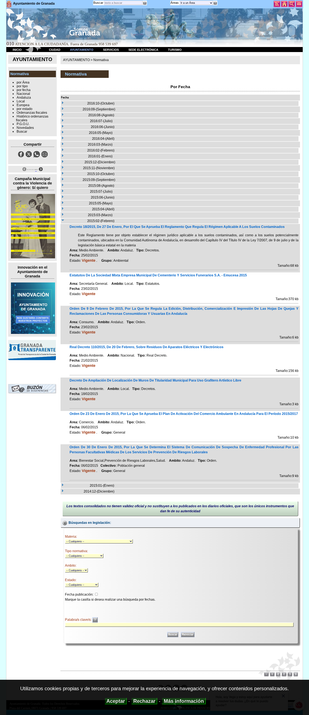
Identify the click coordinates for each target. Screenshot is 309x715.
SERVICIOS (111, 49)
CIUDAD (54, 49)
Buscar (98, 2)
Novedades (25, 127)
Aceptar (115, 701)
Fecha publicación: (79, 594)
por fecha (23, 90)
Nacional (23, 93)
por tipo (22, 86)
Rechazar (144, 701)
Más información (183, 701)
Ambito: (70, 565)
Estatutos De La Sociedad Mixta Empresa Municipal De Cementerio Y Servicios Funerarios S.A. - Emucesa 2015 (158, 275)
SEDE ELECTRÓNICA (143, 49)
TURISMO (175, 49)
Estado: (70, 580)
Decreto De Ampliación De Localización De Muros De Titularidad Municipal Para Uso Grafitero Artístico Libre (155, 380)
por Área (23, 82)
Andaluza (24, 97)
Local (21, 101)
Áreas (175, 2)
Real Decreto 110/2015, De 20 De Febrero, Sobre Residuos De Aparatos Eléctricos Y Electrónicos (146, 347)
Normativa (101, 60)
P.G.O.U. (23, 124)
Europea (23, 105)
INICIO (17, 49)
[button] (215, 3)
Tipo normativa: (76, 551)
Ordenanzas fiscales (32, 112)
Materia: (71, 536)
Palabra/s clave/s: (78, 619)
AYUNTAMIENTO (81, 49)
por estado (24, 109)
